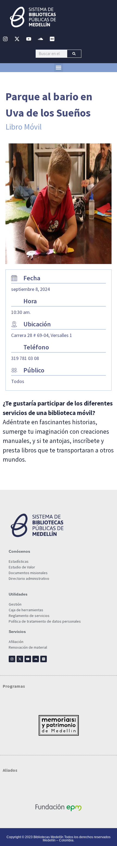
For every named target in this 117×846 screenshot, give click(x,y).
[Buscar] (74, 53)
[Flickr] (52, 39)
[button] (58, 67)
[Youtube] (28, 39)
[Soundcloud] (40, 39)
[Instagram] (5, 39)
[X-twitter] (17, 39)
